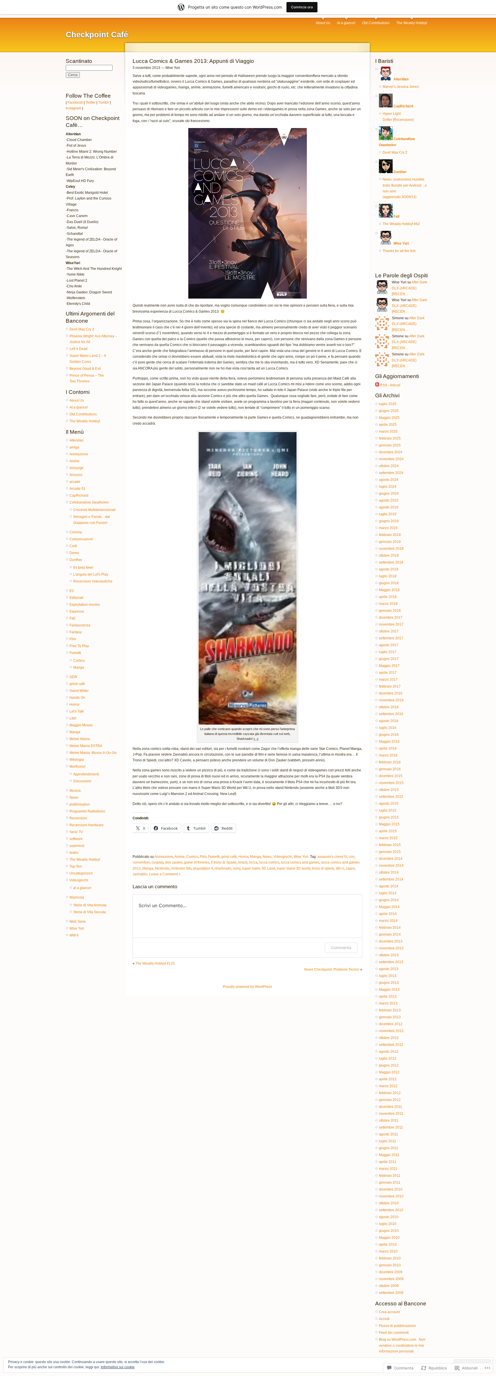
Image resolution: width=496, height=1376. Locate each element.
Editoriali (76, 598)
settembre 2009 (391, 1293)
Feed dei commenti (394, 1333)
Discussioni (82, 781)
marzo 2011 (388, 1169)
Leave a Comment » (165, 874)
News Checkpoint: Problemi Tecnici (331, 969)
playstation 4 (203, 868)
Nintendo (162, 868)
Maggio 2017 (389, 666)
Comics (79, 661)
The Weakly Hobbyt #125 (155, 963)
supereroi (76, 846)
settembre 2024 (391, 473)
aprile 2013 (388, 996)
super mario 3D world (293, 868)
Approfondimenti (86, 774)
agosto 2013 (388, 969)
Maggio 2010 (389, 1238)
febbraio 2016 (390, 762)
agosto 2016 (388, 721)
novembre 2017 (391, 624)
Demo (74, 553)
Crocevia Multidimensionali (94, 510)
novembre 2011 (391, 1114)
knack (242, 862)
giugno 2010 (389, 1231)
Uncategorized (80, 873)
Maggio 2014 (389, 907)
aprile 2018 (388, 597)
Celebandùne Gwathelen (89, 502)
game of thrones (196, 862)
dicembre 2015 (390, 776)
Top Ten (75, 866)
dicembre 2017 (390, 618)
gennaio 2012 (390, 1100)
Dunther (75, 560)
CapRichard (78, 495)
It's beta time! (83, 568)
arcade (74, 482)
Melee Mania (79, 739)
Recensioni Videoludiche (93, 581)
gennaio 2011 (389, 1182)
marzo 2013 (388, 1003)
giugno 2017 (389, 659)
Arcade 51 (77, 489)
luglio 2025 (387, 404)
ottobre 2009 (389, 1286)
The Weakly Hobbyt (411, 23)
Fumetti (75, 653)
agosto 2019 (388, 507)
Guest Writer (79, 691)
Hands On (77, 698)
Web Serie (77, 922)
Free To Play (79, 646)
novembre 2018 (391, 549)
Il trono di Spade (224, 862)
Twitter (91, 102)
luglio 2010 (387, 1224)
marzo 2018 (388, 604)
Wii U (340, 868)
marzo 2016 (388, 755)
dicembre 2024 (390, 452)
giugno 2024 (389, 493)
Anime (74, 461)
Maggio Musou (81, 725)
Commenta (341, 947)
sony (236, 868)
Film (72, 639)
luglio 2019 (387, 514)
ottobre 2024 (389, 466)
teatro (73, 853)
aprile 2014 (388, 914)
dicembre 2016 (390, 693)
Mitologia (76, 760)
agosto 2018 (388, 569)
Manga (78, 667)
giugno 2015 (389, 817)
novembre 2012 (391, 1031)
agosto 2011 (388, 1134)
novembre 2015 (391, 783)
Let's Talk (76, 711)
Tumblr (103, 102)
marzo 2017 (388, 680)
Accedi (384, 1319)
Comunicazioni (81, 539)
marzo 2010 (388, 1251)
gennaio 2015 (390, 852)
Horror (74, 704)
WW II (73, 935)
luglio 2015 (387, 810)
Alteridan (76, 440)
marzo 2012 (388, 1086)
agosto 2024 (388, 480)
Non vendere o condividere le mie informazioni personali (402, 1345)
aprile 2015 (388, 831)
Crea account (389, 1312)
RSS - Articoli (390, 385)
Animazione (78, 454)
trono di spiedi (323, 868)
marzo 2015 (388, 838)
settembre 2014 (391, 879)
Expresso (76, 611)
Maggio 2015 (389, 824)
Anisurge (76, 468)
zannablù (140, 874)
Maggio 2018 (389, 590)
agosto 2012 (388, 1052)
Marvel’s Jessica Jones (401, 87)
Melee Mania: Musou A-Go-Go (93, 753)
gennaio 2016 (390, 769)
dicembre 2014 (390, 859)
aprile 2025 (388, 425)
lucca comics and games (300, 862)
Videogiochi (78, 880)
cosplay (157, 862)
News (73, 798)
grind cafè (77, 684)
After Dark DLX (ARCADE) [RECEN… (409, 288)
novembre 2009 (391, 1279)
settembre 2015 (391, 797)
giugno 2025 (389, 411)
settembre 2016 (391, 714)
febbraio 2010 (390, 1258)
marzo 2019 (388, 528)
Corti (73, 546)
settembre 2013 (391, 962)
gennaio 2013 (390, 1017)
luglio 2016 (387, 728)
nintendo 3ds (181, 868)
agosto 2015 (388, 804)
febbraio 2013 (390, 1010)
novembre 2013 (391, 948)
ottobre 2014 (389, 872)
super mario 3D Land (258, 868)
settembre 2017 (391, 638)
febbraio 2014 (390, 928)
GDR (73, 677)
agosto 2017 (388, 645)
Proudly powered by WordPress (247, 987)
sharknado (223, 868)
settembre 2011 (391, 1127)
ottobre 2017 (389, 631)
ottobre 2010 (389, 1203)
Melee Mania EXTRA (85, 746)
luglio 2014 (387, 893)
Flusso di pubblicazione (397, 1326)
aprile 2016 (388, 748)
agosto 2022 (388, 500)
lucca (253, 862)
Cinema (75, 532)
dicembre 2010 (390, 1189)
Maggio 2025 (389, 418)
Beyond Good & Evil (85, 369)
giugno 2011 (388, 1148)
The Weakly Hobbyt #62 (401, 224)
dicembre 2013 (390, 941)
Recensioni (78, 818)
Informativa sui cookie (118, 1367)
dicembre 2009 (390, 1272)
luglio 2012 (387, 1058)
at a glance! (82, 888)
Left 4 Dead (78, 349)
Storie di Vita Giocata (89, 912)
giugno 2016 (389, 735)
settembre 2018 (391, 562)
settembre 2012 (391, 1045)
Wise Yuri (76, 928)
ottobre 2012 (389, 1038)
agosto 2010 (388, 1217)
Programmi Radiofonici (87, 811)
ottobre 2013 (389, 955)
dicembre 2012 (390, 1024)
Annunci (75, 475)
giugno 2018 (389, 583)
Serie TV (76, 832)
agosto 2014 (388, 886)
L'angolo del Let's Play (90, 574)
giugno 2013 (389, 983)
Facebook (75, 102)
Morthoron (77, 767)
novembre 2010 (391, 1196)
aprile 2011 (387, 1162)
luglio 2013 (387, 976)
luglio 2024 (387, 487)
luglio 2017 (387, 652)
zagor (350, 868)
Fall (72, 618)
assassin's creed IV (332, 857)
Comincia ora (302, 7)
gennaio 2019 (390, 542)
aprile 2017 (388, 673)
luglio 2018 (387, 576)
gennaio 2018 (390, 611)
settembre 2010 (391, 1210)
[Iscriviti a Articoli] (377, 385)
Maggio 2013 (389, 990)
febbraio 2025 (390, 438)
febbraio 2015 (390, 845)
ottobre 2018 (389, 556)
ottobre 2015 (389, 790)
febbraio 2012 (390, 1093)
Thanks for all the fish (399, 251)
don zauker (173, 862)
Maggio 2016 (389, 742)
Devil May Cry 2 (81, 329)
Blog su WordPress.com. (398, 1340)
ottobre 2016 (389, 707)
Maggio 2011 (389, 1155)
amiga (74, 447)
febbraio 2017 (390, 686)
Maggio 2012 (389, 1072)
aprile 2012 (388, 1079)
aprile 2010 (388, 1245)
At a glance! (346, 23)
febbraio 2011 (389, 1176)
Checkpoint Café (97, 34)
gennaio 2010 (390, 1265)
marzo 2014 (388, 921)
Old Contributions (376, 23)
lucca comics (269, 862)
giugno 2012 (389, 1065)
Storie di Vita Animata (89, 905)
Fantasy (75, 632)
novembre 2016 (391, 700)
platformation (79, 804)
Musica (75, 791)
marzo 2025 (388, 431)
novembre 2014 (391, 866)
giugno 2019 (389, 521)
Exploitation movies (84, 605)
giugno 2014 (389, 900)
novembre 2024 (391, 459)
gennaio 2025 (390, 445)
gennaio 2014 (390, 934)
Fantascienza (79, 625)
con (351, 857)
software (76, 839)
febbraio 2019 (390, 535)
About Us (323, 23)
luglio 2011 (387, 1141)
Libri (72, 718)
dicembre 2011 (390, 1107)
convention (141, 862)
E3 (71, 591)
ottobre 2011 (388, 1120)
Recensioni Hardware (86, 825)
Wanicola (76, 897)
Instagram (73, 108)
